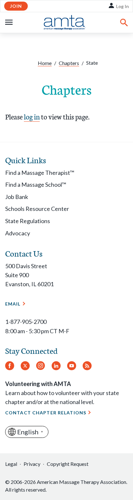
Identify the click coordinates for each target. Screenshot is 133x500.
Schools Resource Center (37, 208)
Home (45, 63)
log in (32, 116)
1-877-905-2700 (25, 321)
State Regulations (27, 220)
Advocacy (17, 233)
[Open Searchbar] (124, 22)
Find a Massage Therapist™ (39, 172)
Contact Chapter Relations (45, 412)
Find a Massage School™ (35, 184)
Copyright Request (67, 464)
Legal (11, 464)
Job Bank (16, 196)
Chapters (69, 63)
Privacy (32, 464)
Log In (122, 6)
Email (13, 304)
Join (16, 6)
